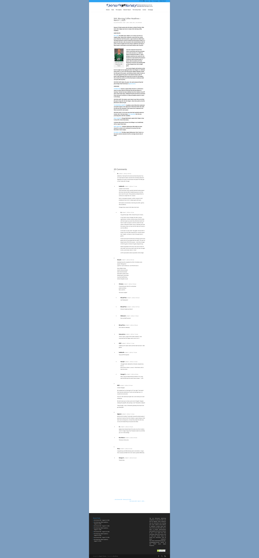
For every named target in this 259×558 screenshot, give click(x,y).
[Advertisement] (154, 41)
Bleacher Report (127, 9)
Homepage (150, 9)
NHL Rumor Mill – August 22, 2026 (101, 520)
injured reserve (132, 83)
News (151, 1)
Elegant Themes (102, 556)
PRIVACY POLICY (163, 1)
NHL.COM (116, 35)
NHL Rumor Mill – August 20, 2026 (101, 531)
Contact (144, 9)
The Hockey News (137, 9)
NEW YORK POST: (118, 126)
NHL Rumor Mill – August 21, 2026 (101, 526)
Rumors (147, 1)
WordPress (115, 556)
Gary (118, 448)
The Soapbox (155, 1)
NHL (134, 22)
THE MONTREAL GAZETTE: (120, 105)
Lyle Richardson (118, 22)
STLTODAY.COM (117, 132)
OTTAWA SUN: (117, 88)
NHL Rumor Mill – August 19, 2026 (101, 537)
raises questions (131, 114)
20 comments (139, 22)
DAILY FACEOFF (117, 118)
